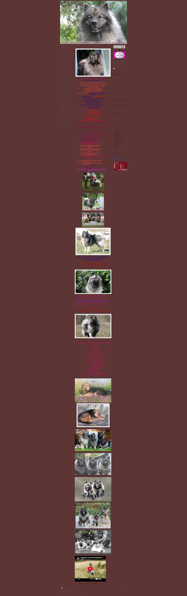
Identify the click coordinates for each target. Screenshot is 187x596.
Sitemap (69, 588)
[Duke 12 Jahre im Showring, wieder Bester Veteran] (93, 182)
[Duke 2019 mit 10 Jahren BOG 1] (93, 201)
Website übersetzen (117, 59)
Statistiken (116, 156)
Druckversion (65, 588)
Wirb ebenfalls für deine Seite (119, 66)
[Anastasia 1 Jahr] (93, 326)
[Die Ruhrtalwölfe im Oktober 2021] (93, 440)
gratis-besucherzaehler (118, 158)
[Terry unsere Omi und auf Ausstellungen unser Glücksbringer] (93, 415)
